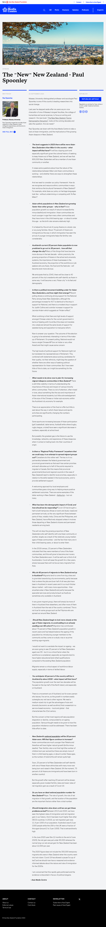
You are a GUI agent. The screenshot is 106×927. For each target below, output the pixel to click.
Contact (78, 2)
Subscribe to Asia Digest (93, 2)
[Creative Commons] (91, 111)
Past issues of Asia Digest (61, 905)
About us (5, 903)
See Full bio (7, 132)
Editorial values (7, 905)
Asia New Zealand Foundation (18, 2)
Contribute (31, 905)
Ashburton (61, 495)
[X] (79, 899)
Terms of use (6, 907)
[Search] (44, 10)
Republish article (90, 99)
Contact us (31, 903)
